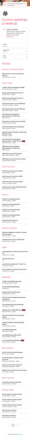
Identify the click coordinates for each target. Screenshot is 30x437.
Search (5, 44)
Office (4, 55)
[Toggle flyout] (27, 51)
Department (6, 50)
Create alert (9, 36)
